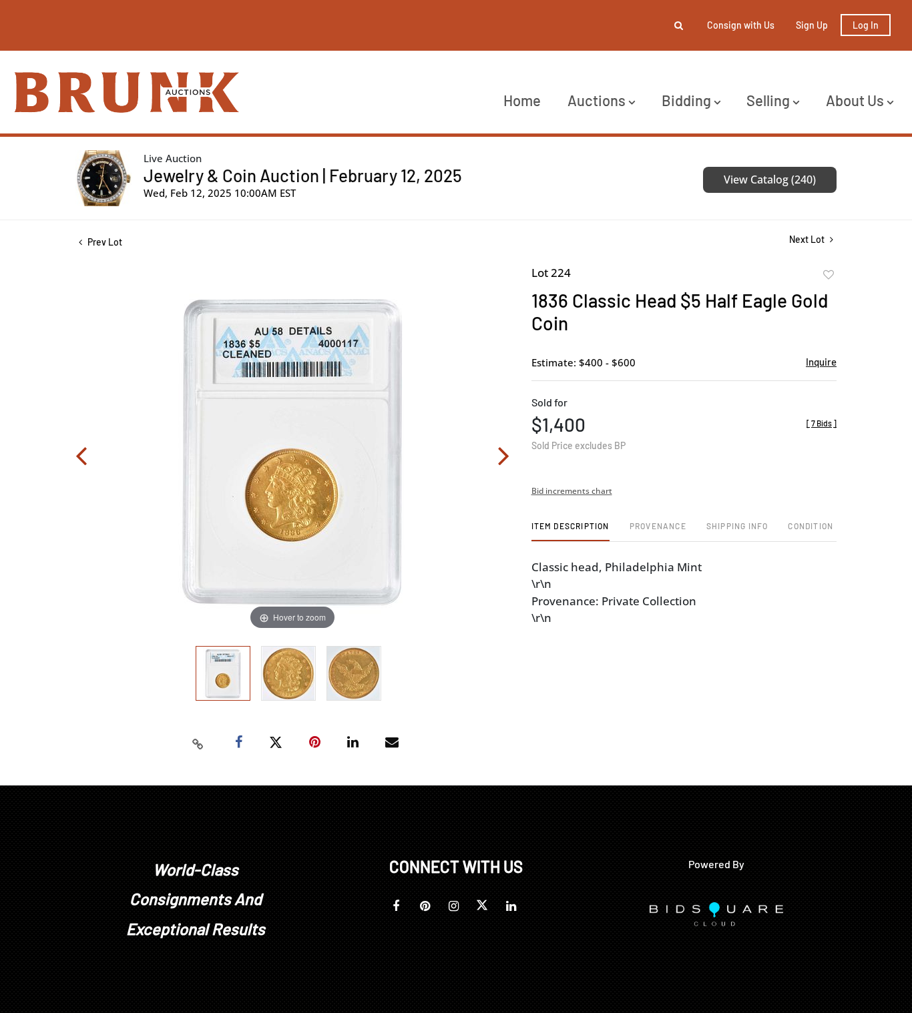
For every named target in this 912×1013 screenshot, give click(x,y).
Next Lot (808, 239)
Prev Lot (103, 242)
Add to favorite (829, 275)
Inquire (821, 362)
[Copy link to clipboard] (198, 743)
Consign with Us (740, 25)
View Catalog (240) (770, 179)
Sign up (812, 25)
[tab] (570, 531)
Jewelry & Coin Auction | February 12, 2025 (303, 175)
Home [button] (522, 100)
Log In (866, 25)
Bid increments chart (571, 490)
